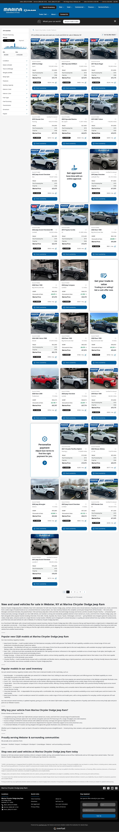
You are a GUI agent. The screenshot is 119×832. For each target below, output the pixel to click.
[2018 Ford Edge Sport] (45, 48)
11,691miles (83, 121)
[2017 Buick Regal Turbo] (104, 48)
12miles (84, 287)
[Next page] (84, 592)
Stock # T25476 (95, 336)
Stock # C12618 (95, 391)
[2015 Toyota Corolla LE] (74, 214)
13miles (84, 396)
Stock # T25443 (95, 227)
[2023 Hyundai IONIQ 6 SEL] (74, 48)
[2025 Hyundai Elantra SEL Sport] (74, 104)
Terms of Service (61, 807)
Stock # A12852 (95, 117)
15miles (54, 507)
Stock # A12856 (66, 227)
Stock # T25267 (36, 391)
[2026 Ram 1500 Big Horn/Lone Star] (104, 214)
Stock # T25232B (95, 446)
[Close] (115, 21)
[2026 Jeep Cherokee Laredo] (74, 378)
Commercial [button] (79, 7)
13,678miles (112, 451)
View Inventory (35, 799)
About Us (58, 799)
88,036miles (53, 562)
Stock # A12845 (36, 336)
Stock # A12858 (66, 117)
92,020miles (53, 232)
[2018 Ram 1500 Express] (104, 378)
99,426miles (112, 507)
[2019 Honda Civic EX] (104, 489)
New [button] (60, 7)
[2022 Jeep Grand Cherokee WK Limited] (45, 214)
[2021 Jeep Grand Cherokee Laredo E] (45, 544)
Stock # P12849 (36, 172)
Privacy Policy (35, 807)
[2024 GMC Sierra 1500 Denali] (45, 323)
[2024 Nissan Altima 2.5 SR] (104, 433)
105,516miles (53, 121)
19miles (54, 396)
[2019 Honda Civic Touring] (45, 104)
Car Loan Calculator (62, 804)
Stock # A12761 (95, 172)
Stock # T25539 (65, 336)
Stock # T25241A (36, 61)
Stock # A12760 (95, 502)
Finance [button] (91, 7)
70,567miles (53, 177)
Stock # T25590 (65, 391)
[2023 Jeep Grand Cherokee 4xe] (45, 159)
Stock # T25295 (36, 502)
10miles (113, 232)
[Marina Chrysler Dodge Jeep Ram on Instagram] (116, 788)
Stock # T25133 (65, 502)
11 (80, 592)
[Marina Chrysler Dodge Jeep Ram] (20, 10)
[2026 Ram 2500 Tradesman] (45, 378)
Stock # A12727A (95, 61)
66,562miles (112, 396)
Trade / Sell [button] (43, 14)
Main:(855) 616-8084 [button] (10, 805)
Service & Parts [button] (103, 7)
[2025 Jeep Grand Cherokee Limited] (74, 489)
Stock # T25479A (36, 557)
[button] (71, 1)
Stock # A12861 (36, 227)
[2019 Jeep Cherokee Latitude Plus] (104, 159)
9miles (114, 341)
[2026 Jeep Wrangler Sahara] (45, 489)
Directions (34, 801)
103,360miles (53, 66)
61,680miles (83, 232)
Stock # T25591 (65, 283)
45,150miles (112, 177)
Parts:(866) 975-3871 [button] (10, 809)
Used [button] (68, 7)
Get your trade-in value (71, 21)
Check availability (41, 88)
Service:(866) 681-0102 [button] (11, 807)
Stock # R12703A (66, 446)
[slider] (3, 49)
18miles (54, 287)
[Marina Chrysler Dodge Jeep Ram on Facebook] (104, 788)
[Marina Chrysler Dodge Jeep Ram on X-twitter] (108, 788)
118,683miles (82, 451)
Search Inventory (49, 7)
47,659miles (53, 341)
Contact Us (64, 14)
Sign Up (99, 816)
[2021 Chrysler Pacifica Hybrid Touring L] (74, 433)
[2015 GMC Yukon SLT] (104, 104)
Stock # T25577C (66, 61)
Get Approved (35, 804)
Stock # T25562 (36, 283)
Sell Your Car (59, 801)
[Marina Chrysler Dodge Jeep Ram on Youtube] (112, 788)
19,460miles (83, 66)
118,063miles (112, 121)
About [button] (53, 14)
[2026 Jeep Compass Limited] (74, 270)
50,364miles (112, 66)
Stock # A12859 (36, 117)
